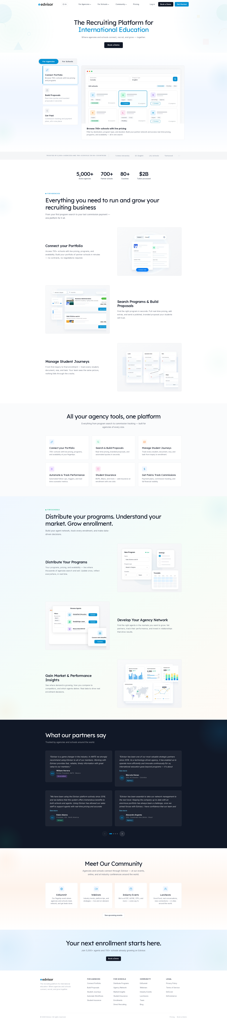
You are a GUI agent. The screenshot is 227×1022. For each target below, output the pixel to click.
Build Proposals (93, 988)
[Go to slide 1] (110, 833)
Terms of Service (173, 988)
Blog (141, 1004)
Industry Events (146, 992)
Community (120, 4)
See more (123, 771)
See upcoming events (113, 915)
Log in (152, 4)
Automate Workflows (95, 996)
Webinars (143, 988)
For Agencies (84, 4)
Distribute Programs (121, 983)
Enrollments (118, 1000)
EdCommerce (171, 996)
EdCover (169, 992)
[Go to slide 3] (115, 833)
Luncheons (144, 996)
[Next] (122, 833)
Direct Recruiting (120, 1004)
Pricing (136, 4)
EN (66, 4)
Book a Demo (165, 4)
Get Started (182, 4)
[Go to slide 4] (117, 833)
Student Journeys (94, 992)
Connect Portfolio (94, 983)
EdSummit (143, 983)
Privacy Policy (171, 983)
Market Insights (119, 992)
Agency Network (120, 988)
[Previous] (104, 833)
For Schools (102, 4)
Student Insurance (94, 1000)
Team (142, 1000)
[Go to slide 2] (113, 833)
